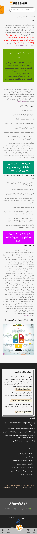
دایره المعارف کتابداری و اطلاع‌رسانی (20, 44)
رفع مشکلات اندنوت (27, 474)
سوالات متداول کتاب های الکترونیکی (22, 471)
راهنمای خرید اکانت (27, 457)
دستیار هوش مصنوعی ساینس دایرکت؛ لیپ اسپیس (18, 432)
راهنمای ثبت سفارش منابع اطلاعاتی (22, 460)
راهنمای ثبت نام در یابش (25, 453)
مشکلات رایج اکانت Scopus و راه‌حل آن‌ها (20, 428)
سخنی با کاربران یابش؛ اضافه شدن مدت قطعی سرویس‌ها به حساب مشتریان (19, 436)
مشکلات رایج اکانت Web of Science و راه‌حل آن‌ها (19, 424)
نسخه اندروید (25, 509)
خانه (32, 17)
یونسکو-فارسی (22, 101)
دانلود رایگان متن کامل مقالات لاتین (22, 467)
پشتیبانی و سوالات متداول (25, 464)
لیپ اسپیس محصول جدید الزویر (23, 441)
